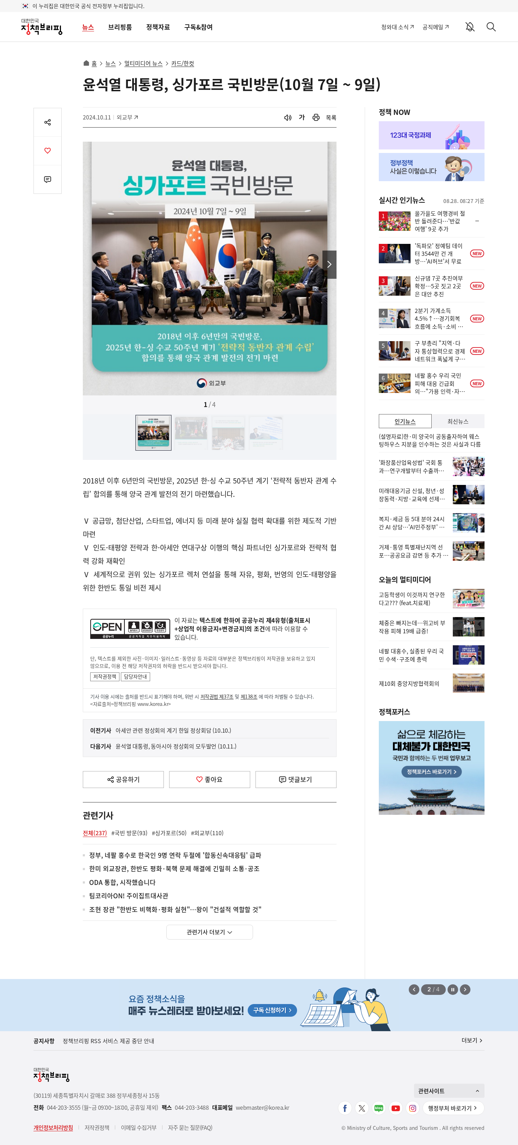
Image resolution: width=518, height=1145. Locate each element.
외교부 (128, 117)
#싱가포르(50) (169, 833)
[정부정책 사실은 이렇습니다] (432, 167)
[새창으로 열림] (316, 117)
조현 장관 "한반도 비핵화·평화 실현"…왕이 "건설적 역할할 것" (175, 910)
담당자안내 (135, 676)
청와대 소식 (394, 26)
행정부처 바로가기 (450, 1108)
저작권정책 (104, 676)
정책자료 (158, 27)
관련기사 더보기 (206, 932)
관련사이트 (431, 1090)
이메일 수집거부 (138, 1127)
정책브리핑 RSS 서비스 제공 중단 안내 (108, 1040)
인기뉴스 (405, 421)
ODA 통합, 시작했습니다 (122, 883)
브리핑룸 (120, 27)
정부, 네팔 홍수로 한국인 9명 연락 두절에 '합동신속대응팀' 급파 (175, 855)
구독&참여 (198, 27)
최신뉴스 (458, 421)
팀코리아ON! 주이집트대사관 (128, 896)
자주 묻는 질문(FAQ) (190, 1127)
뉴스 (88, 27)
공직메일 (433, 26)
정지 (453, 989)
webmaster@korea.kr (262, 1107)
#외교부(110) (207, 833)
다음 (329, 265)
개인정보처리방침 (53, 1127)
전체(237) (95, 833)
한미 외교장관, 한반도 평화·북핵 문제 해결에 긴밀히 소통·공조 (174, 869)
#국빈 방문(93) (129, 833)
